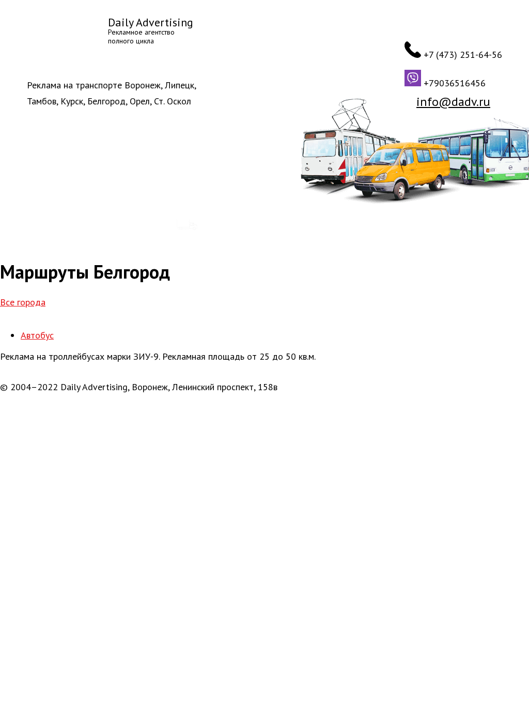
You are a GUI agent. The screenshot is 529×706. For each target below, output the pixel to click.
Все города (22, 302)
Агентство (40, 189)
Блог (257, 189)
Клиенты (92, 189)
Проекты (180, 189)
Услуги (136, 189)
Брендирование (237, 225)
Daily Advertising (150, 22)
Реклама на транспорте (96, 225)
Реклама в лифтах (403, 225)
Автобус (37, 335)
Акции (223, 189)
